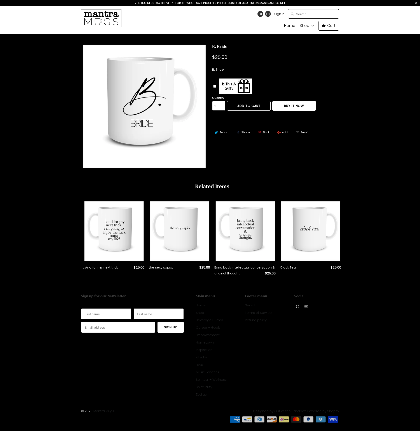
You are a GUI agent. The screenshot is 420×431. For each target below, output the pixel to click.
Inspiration (204, 349)
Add (285, 132)
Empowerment (208, 335)
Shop (305, 25)
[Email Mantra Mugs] (268, 14)
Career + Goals (208, 327)
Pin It (266, 132)
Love (199, 364)
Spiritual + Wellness (211, 379)
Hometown (205, 342)
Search (250, 305)
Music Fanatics (207, 372)
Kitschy (201, 357)
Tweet (224, 132)
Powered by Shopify (323, 411)
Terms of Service (258, 312)
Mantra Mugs (103, 411)
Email (304, 132)
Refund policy (256, 320)
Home (289, 25)
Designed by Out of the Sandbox (279, 411)
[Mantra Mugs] (101, 19)
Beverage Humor (209, 320)
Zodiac (201, 394)
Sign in (279, 14)
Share (245, 132)
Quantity (218, 98)
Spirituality (204, 387)
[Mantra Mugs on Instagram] (260, 14)
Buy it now (294, 106)
